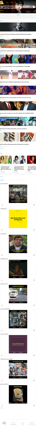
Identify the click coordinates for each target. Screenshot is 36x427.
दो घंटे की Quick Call (4, 258)
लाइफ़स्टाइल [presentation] (1, 32)
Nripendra (1, 35)
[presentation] (2, 148)
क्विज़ (15, 2)
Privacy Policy (32, 423)
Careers (22, 424)
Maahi (1, 52)
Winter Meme (3, 233)
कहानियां (11, 2)
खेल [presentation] (0, 80)
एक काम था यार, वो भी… (4, 283)
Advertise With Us (32, 422)
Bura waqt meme (4, 183)
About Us (22, 422)
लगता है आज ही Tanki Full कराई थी (6, 359)
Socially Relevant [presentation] (3, 49)
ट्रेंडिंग (7, 2)
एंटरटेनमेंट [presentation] (1, 96)
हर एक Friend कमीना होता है (5, 309)
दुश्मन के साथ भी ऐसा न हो (4, 384)
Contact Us (22, 423)
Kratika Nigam (2, 171)
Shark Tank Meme (4, 334)
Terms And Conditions (31, 424)
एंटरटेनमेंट (15, 165)
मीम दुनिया (20, 2)
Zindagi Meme (4, 208)
